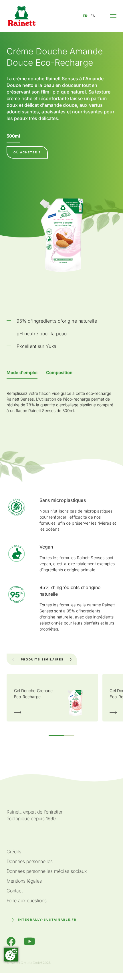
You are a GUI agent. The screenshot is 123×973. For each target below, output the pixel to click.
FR (85, 16)
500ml (13, 136)
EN (93, 16)
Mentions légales (24, 881)
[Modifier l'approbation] (11, 954)
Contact (15, 891)
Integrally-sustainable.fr (47, 919)
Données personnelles (30, 861)
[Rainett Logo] (22, 16)
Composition (59, 372)
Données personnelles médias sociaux (47, 871)
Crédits (14, 851)
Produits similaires (42, 659)
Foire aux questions (27, 900)
